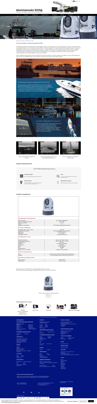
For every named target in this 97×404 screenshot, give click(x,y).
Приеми (91, 401)
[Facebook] (39, 392)
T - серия (48, 354)
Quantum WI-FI (19, 349)
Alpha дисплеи (19, 361)
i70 (17, 363)
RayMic (49, 337)
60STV (22, 356)
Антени (41, 339)
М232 (48, 353)
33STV (17, 355)
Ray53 (41, 336)
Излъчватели (42, 327)
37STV (22, 355)
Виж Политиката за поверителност (12, 402)
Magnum (18, 347)
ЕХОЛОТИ (42, 319)
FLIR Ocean (42, 357)
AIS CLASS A (42, 343)
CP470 (42, 326)
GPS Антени (19, 329)
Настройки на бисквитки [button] (72, 401)
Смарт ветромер (27, 361)
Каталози (63, 352)
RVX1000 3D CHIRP (43, 322)
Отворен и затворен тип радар (23, 350)
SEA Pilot (54, 366)
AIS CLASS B (49, 343)
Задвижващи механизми (21, 339)
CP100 (46, 324)
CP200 (42, 325)
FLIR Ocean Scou (43, 356)
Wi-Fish (42, 324)
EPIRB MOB (63, 338)
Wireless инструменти (21, 364)
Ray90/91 (41, 337)
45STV (17, 356)
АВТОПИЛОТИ (19, 336)
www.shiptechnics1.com (44, 383)
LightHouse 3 (22, 326)
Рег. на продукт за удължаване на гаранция (70, 354)
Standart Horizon (51, 331)
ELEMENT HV (31, 324)
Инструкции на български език (70, 351)
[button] (73, 1)
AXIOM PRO (18, 333)
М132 (32, 40)
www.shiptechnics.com (42, 384)
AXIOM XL (25, 333)
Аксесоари (30, 326)
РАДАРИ (18, 344)
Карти (17, 327)
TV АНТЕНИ (18, 353)
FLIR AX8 (41, 355)
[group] (48, 286)
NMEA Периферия (32, 328)
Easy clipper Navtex (64, 343)
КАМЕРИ (41, 347)
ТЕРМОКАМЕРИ (43, 351)
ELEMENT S (18, 324)
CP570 (46, 326)
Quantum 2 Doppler (20, 348)
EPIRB (62, 337)
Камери (23, 40)
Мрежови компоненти (21, 328)
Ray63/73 (49, 336)
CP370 (46, 325)
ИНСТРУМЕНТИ (19, 359)
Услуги (62, 359)
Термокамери (28, 40)
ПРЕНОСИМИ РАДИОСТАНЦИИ (46, 329)
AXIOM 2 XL (30, 325)
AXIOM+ (22, 325)
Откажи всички (83, 401)
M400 (41, 354)
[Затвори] (95, 401)
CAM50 (43, 349)
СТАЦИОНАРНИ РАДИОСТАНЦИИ (47, 334)
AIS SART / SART (71, 337)
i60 (24, 362)
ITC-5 (24, 363)
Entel (41, 331)
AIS (40, 341)
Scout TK (46, 357)
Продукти (18, 40)
